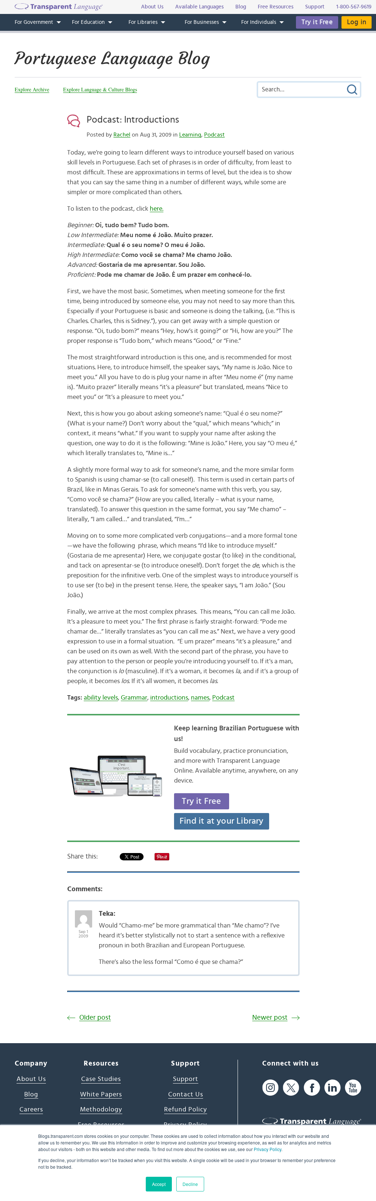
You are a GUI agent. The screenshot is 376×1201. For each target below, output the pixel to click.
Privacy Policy (267, 1149)
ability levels (101, 697)
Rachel (121, 135)
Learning (190, 135)
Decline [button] (190, 1184)
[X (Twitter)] (291, 1087)
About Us (31, 1079)
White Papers (101, 1094)
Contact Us (185, 1094)
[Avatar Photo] (83, 915)
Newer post (270, 1017)
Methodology (101, 1109)
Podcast (214, 135)
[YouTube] (353, 1087)
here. (156, 209)
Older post (95, 1017)
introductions (169, 697)
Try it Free (317, 22)
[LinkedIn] (332, 1087)
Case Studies (101, 1079)
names (200, 697)
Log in (356, 22)
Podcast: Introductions (133, 119)
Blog (31, 1094)
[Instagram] (270, 1087)
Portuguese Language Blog (112, 58)
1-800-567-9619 (354, 7)
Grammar (134, 697)
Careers (31, 1109)
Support (185, 1079)
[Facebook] (312, 1087)
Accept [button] (159, 1184)
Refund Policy (185, 1109)
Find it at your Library (222, 821)
